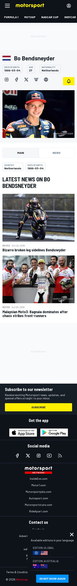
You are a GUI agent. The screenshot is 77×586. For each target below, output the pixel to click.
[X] (26, 79)
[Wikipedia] (36, 79)
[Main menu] (7, 5)
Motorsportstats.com (38, 504)
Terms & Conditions (18, 572)
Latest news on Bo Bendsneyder (26, 182)
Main (20, 152)
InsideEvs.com (38, 478)
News (57, 152)
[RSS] (60, 456)
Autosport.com (38, 498)
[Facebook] (16, 79)
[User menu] (69, 6)
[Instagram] (6, 79)
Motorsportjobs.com (38, 491)
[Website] (46, 79)
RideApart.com (38, 511)
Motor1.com (38, 485)
